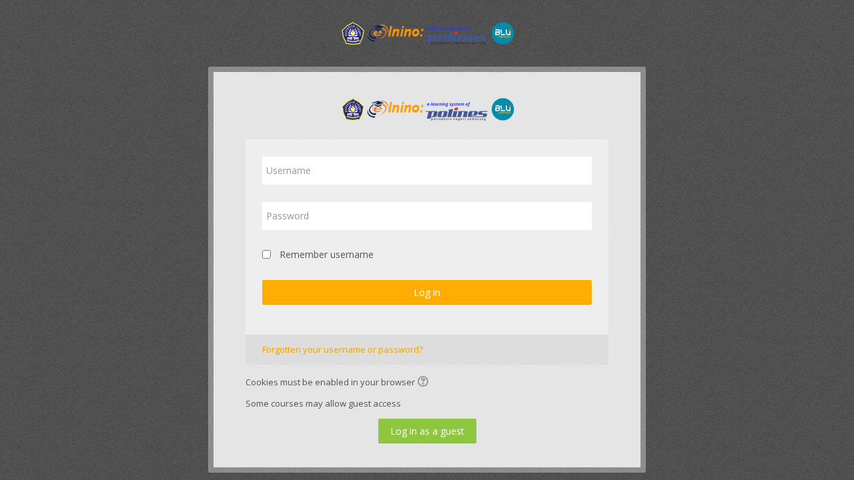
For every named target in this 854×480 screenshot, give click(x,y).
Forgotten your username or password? (342, 349)
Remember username (327, 254)
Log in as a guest (427, 431)
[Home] (427, 32)
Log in (427, 292)
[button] (425, 382)
